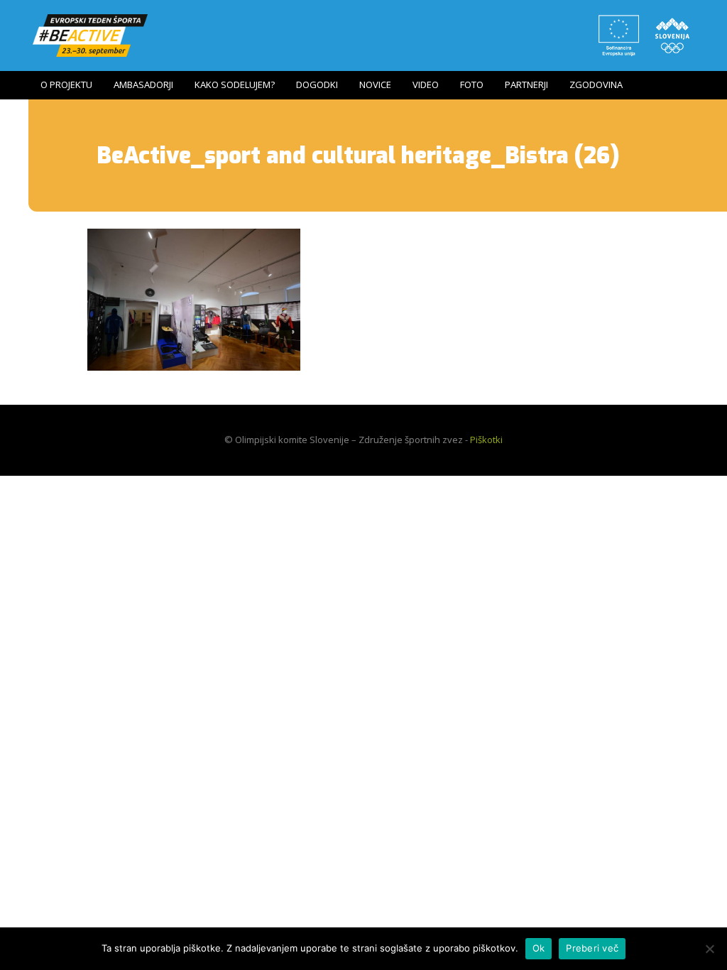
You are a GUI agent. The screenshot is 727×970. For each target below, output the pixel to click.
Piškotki (486, 439)
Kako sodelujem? (235, 84)
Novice (375, 84)
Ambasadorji (143, 84)
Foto (471, 84)
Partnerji (526, 84)
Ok (538, 948)
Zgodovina (596, 84)
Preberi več (592, 948)
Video (425, 84)
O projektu (66, 84)
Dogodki (317, 84)
